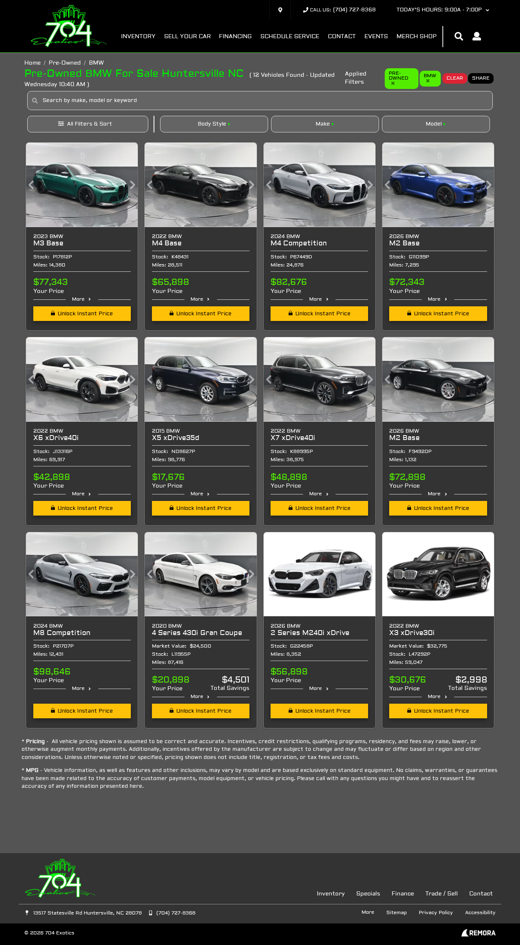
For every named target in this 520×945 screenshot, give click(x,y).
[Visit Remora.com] (478, 935)
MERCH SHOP (416, 36)
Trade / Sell (441, 894)
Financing (235, 36)
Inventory (138, 36)
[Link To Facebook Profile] (108, 894)
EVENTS (376, 36)
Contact (342, 36)
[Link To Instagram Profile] (123, 894)
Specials (368, 894)
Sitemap (396, 912)
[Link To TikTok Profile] (138, 894)
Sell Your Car (187, 36)
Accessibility (480, 912)
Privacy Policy (436, 912)
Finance (403, 894)
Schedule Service (289, 36)
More (78, 299)
